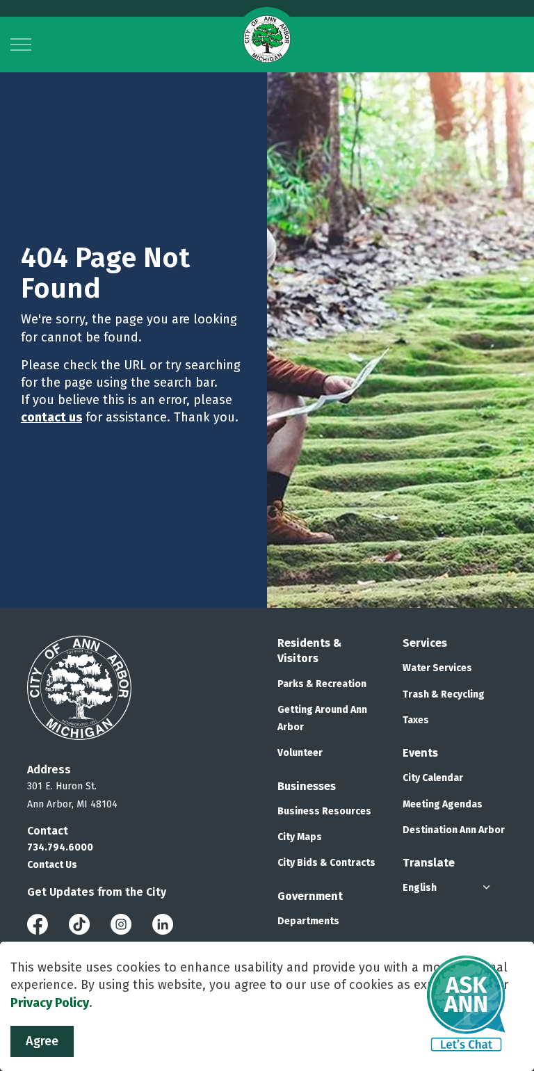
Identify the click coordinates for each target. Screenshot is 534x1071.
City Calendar (433, 778)
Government (310, 896)
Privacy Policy (49, 1002)
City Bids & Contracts (326, 863)
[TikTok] (79, 923)
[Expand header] (21, 44)
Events (420, 752)
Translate (429, 862)
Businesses (306, 786)
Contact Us (52, 865)
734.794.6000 (60, 847)
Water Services (437, 668)
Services (425, 643)
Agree (42, 1041)
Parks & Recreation (321, 684)
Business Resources (324, 811)
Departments (308, 921)
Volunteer (300, 753)
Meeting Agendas (443, 804)
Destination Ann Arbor (454, 830)
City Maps (299, 837)
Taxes (416, 720)
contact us (51, 417)
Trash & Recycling (444, 694)
